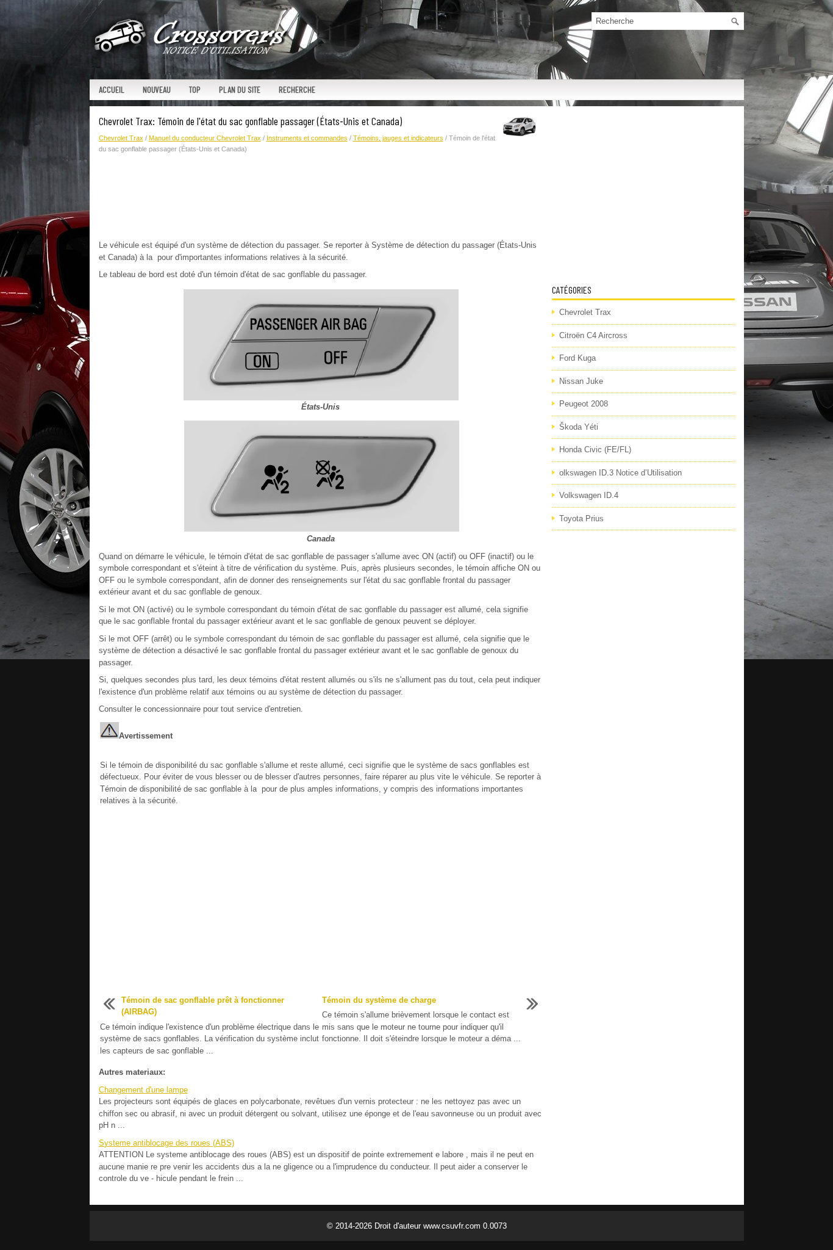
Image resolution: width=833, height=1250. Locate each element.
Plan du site (239, 89)
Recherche (297, 89)
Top (195, 89)
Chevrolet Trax (121, 138)
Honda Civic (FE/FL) (595, 449)
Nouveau (157, 89)
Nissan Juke (581, 381)
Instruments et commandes (307, 138)
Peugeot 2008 (583, 403)
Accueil (111, 89)
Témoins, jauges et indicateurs (398, 138)
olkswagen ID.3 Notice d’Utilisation (620, 472)
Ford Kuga (577, 358)
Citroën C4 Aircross (593, 335)
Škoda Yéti (578, 427)
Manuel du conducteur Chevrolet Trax (205, 138)
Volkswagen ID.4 (588, 495)
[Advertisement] (321, 197)
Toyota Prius (581, 518)
